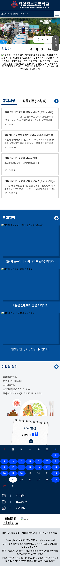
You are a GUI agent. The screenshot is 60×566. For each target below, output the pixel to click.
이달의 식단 (9, 367)
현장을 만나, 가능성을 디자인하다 (30, 349)
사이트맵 (14, 13)
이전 (38, 39)
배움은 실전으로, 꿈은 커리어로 (30, 305)
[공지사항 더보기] (56, 101)
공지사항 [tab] (9, 101)
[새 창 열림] (30, 73)
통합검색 (24, 13)
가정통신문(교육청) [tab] (33, 101)
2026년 (30, 434)
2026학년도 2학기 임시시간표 (21, 158)
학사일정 (30, 428)
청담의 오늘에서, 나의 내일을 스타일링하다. (30, 261)
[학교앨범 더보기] (56, 218)
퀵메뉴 (55, 45)
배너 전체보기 (16, 522)
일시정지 (43, 39)
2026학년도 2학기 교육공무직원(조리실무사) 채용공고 (30, 181)
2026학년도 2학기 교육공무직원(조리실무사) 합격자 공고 (30, 112)
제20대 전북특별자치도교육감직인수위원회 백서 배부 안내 (30, 135)
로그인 (4, 13)
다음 (47, 39)
